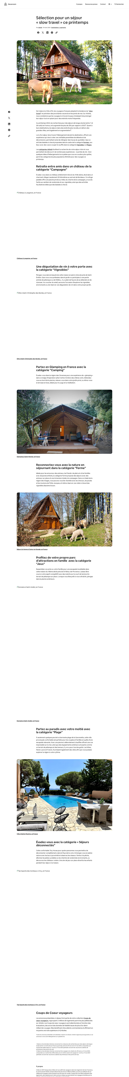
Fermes (86, 142)
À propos (79, 4)
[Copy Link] (56, 32)
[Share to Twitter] (43, 32)
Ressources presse (91, 4)
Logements (62, 27)
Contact (103, 4)
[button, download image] (108, 44)
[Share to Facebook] (38, 32)
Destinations (55, 27)
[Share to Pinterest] (52, 32)
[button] (110, 4)
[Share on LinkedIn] (47, 32)
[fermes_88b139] (64, 72)
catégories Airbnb (45, 149)
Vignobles (80, 145)
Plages (89, 145)
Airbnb (40, 27)
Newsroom (12, 4)
